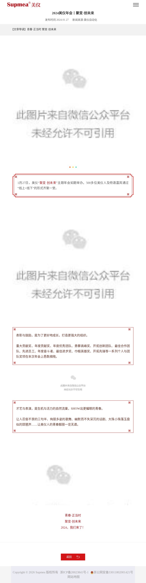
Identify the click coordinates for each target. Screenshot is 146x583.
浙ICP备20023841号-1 (74, 572)
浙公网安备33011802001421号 (113, 572)
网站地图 (73, 576)
